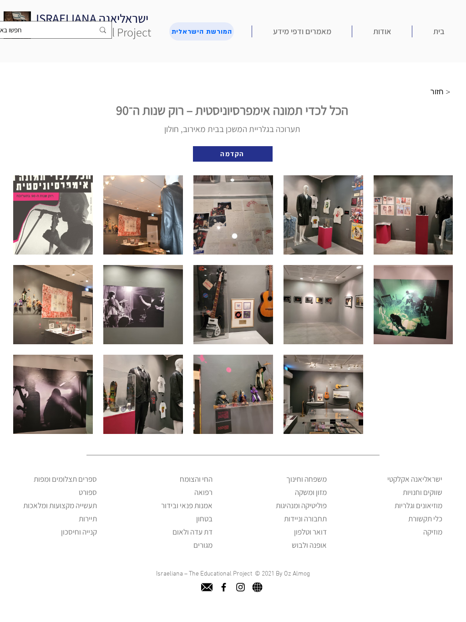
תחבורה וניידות (305, 519)
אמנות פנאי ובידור (187, 505)
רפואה (203, 492)
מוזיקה (432, 532)
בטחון (204, 519)
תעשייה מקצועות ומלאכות (60, 505)
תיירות (88, 519)
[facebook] (223, 587)
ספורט (88, 492)
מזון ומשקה (311, 492)
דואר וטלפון (310, 532)
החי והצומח (196, 479)
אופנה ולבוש (309, 545)
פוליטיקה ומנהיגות (301, 505)
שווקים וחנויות (422, 492)
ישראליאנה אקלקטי (414, 479)
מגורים (203, 545)
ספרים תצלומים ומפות (65, 479)
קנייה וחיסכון (79, 532)
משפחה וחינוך (306, 479)
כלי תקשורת (425, 519)
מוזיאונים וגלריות (418, 505)
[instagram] (240, 587)
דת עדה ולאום (192, 532)
